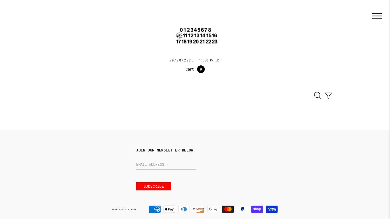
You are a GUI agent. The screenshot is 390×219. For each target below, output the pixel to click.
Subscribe (154, 186)
